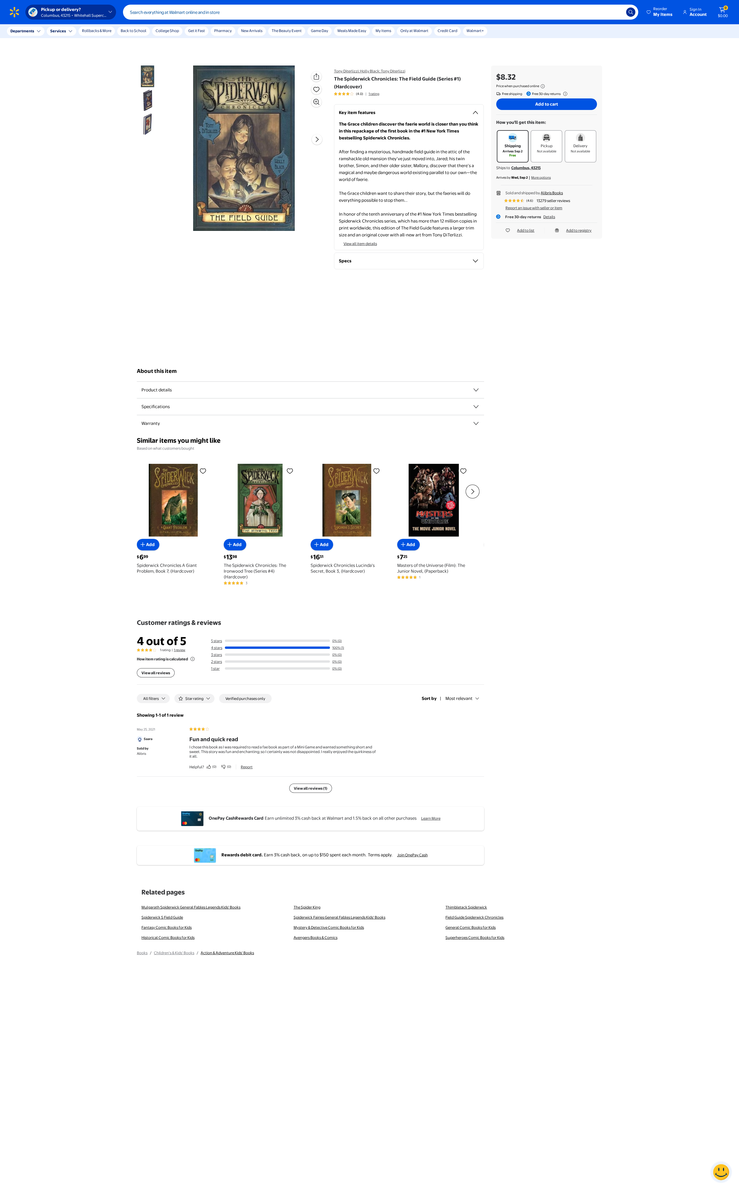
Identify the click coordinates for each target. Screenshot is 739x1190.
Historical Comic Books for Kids (168, 937)
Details (549, 216)
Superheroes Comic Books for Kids (474, 937)
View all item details (360, 243)
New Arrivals (251, 30)
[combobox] (380, 12)
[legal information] (542, 86)
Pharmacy (223, 30)
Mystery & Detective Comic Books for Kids (329, 927)
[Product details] (476, 390)
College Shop (167, 30)
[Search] (630, 12)
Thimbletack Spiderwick (466, 907)
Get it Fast (196, 30)
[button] (660, 12)
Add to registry (578, 230)
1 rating (374, 94)
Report (247, 767)
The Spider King (307, 907)
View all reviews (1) (310, 788)
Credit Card (447, 30)
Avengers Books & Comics (315, 937)
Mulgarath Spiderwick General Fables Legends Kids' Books (190, 907)
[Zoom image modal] (316, 102)
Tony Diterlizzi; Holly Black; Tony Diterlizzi (369, 71)
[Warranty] (476, 423)
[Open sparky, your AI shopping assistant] (721, 1172)
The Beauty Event (287, 30)
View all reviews (155, 672)
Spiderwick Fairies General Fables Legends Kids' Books (339, 917)
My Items (383, 30)
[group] (356, 93)
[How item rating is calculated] (192, 659)
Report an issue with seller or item (533, 208)
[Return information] (564, 93)
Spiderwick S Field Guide (162, 917)
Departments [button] (22, 31)
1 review (179, 650)
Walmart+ (475, 30)
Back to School (133, 30)
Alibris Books (552, 192)
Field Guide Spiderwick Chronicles (474, 917)
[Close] (106, 31)
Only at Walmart (414, 30)
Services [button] (58, 31)
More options (541, 177)
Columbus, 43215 (526, 167)
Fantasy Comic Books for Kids (166, 927)
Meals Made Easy (351, 30)
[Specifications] (476, 406)
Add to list (525, 230)
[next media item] (317, 139)
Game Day (319, 30)
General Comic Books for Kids (470, 927)
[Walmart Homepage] (14, 12)
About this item (157, 371)
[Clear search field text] (617, 12)
